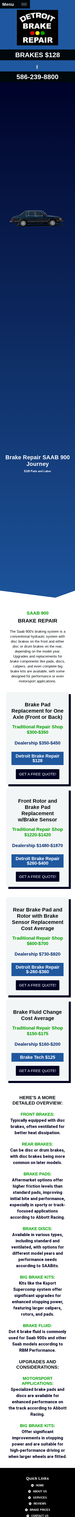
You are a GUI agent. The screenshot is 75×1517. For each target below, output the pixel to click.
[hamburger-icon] (24, 4)
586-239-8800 (37, 77)
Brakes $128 (37, 55)
